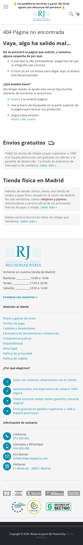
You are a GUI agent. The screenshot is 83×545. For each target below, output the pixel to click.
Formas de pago (14, 323)
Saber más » (48, 165)
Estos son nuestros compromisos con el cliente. (45, 380)
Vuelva (15, 99)
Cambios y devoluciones (19, 328)
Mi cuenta (29, 119)
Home (15, 119)
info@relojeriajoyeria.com (30, 458)
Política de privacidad (17, 353)
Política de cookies (15, 358)
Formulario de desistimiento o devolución (31, 333)
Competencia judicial (17, 338)
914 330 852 (21, 438)
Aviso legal (10, 348)
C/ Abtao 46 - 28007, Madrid (32, 468)
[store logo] (41, 16)
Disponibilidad (13, 343)
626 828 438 (21, 448)
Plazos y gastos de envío (19, 318)
